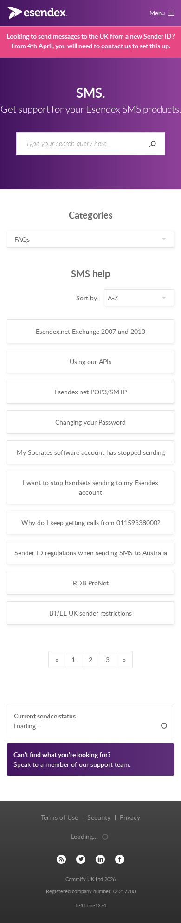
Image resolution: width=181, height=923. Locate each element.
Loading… (84, 836)
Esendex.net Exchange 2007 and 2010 (90, 331)
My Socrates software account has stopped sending (91, 452)
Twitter (81, 859)
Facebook (120, 859)
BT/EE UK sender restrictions (90, 613)
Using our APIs (90, 361)
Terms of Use (59, 817)
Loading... (27, 725)
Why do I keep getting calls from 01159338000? (90, 522)
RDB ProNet (91, 582)
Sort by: (87, 297)
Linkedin (100, 859)
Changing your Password (90, 422)
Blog (61, 859)
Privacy (130, 817)
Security (98, 817)
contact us (116, 45)
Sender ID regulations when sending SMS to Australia (90, 552)
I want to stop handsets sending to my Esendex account (90, 487)
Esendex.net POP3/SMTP (90, 391)
